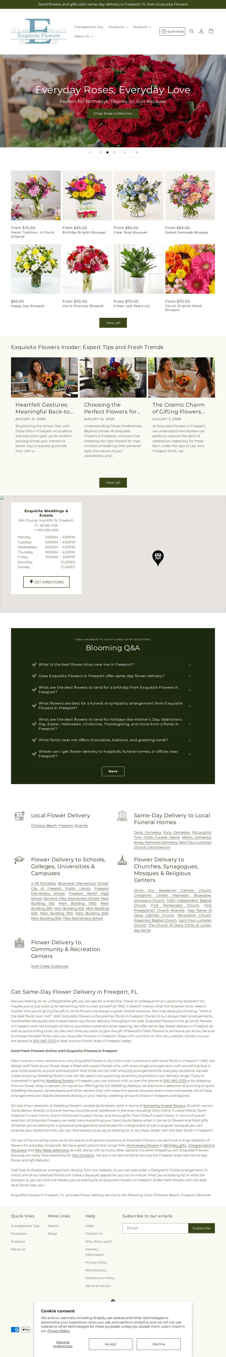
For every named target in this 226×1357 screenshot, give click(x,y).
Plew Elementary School (83, 918)
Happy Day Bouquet (28, 306)
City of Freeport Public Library (60, 888)
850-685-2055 (44, 1041)
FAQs (89, 1226)
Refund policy (96, 1270)
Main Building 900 (46, 918)
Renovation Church (194, 915)
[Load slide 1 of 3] (101, 152)
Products (18, 1241)
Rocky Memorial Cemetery (155, 842)
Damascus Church (149, 900)
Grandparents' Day (25, 1226)
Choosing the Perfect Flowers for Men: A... (110, 408)
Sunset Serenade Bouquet (187, 232)
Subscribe (201, 1228)
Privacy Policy (58, 1331)
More (113, 771)
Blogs (52, 1234)
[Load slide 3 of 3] (114, 152)
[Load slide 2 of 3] (107, 152)
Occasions (19, 1234)
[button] (118, 27)
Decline (159, 1344)
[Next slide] (125, 152)
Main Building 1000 (77, 903)
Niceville (81, 825)
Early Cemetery (176, 832)
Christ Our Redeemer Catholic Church (172, 890)
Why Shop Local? (98, 1241)
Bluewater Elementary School (83, 883)
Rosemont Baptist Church (155, 920)
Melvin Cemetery (196, 837)
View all (113, 323)
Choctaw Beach (44, 825)
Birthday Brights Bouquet (84, 232)
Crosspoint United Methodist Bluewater (172, 895)
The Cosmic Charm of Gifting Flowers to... (179, 408)
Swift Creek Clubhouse (49, 966)
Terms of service (98, 1286)
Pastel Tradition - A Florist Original (33, 234)
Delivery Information (94, 1252)
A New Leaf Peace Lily (132, 306)
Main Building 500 (69, 908)
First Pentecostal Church (175, 905)
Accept (111, 1344)
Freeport (65, 825)
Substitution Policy (100, 1278)
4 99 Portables (43, 883)
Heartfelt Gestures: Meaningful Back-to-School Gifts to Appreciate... (43, 408)
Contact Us (94, 1234)
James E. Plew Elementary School (71, 898)
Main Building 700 (56, 913)
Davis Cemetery (147, 832)
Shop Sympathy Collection (157, 120)
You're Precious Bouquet (83, 306)
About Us (18, 1249)
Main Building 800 (91, 913)
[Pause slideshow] (136, 152)
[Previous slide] (90, 152)
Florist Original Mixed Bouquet (183, 308)
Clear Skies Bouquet (130, 232)
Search (53, 1226)
